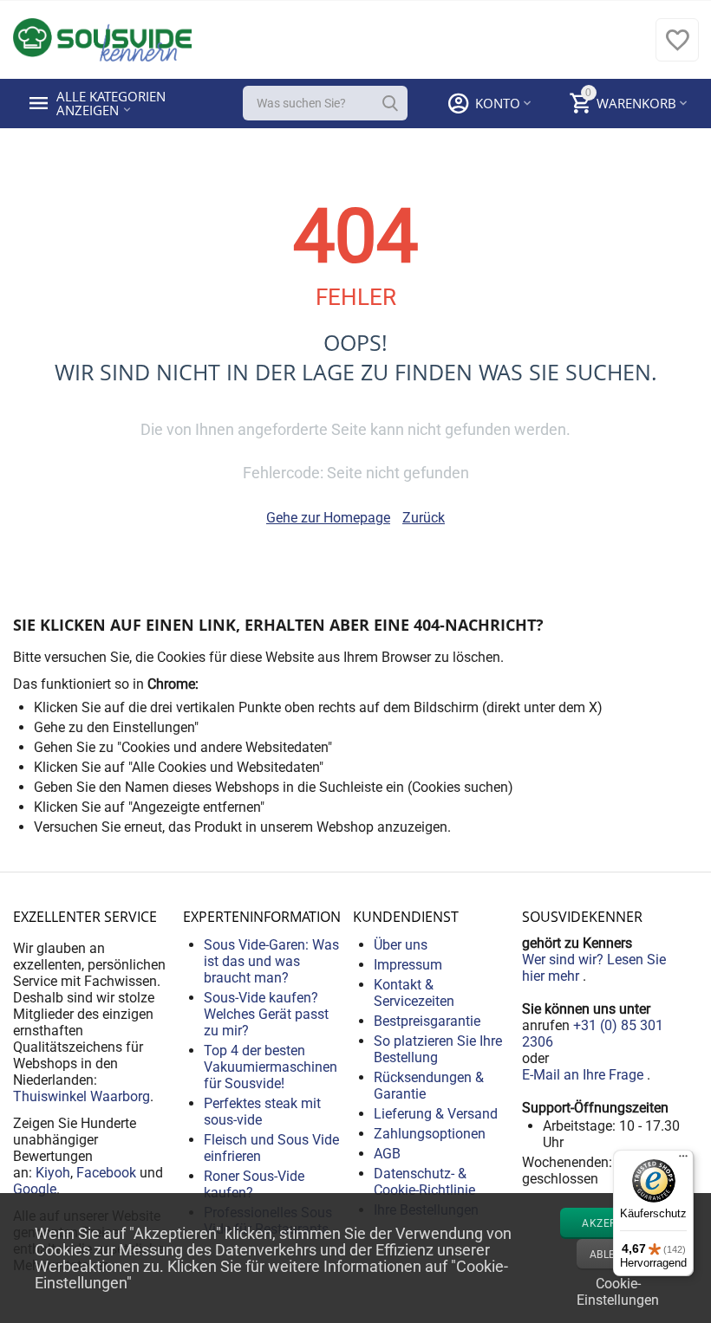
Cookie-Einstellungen (618, 1290)
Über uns (400, 945)
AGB (387, 1153)
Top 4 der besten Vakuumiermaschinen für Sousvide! (270, 1067)
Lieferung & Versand (436, 1114)
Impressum (408, 965)
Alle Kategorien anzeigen (112, 103)
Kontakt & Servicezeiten (414, 992)
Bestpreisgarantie (427, 1021)
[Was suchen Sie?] (390, 103)
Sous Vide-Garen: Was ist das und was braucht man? (271, 961)
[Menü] (683, 1160)
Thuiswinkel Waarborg (81, 1096)
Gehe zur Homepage (328, 517)
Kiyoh (53, 1172)
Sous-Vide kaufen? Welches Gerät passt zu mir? (266, 1014)
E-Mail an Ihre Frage (584, 1075)
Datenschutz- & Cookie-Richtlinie (424, 1181)
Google (34, 1189)
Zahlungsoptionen (430, 1133)
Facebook (106, 1172)
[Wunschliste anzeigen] (677, 49)
